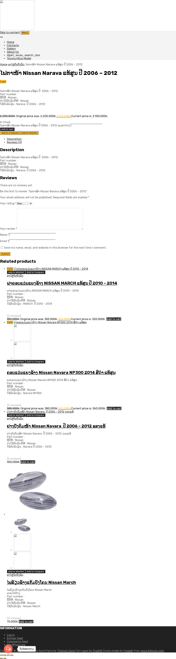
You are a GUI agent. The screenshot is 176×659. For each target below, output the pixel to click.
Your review (8, 228)
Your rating (8, 203)
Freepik (128, 650)
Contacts (13, 45)
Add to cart (7, 129)
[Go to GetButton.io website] (8, 655)
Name (4, 234)
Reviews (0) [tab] (14, 142)
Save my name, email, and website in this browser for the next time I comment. (55, 247)
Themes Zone (66, 650)
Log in (11, 635)
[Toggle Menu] (1, 37)
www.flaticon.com (152, 650)
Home (10, 42)
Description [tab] (14, 139)
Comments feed (17, 641)
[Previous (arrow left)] (1, 658)
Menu (25, 32)
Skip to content (10, 32)
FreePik (97, 650)
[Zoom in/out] (1, 655)
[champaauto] (17, 29)
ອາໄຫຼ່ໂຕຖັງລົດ (16, 64)
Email (4, 241)
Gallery (11, 48)
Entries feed (15, 638)
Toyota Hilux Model (19, 58)
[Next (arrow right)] (4, 658)
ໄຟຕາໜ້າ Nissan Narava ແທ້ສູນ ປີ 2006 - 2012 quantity (34, 125)
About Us (13, 52)
